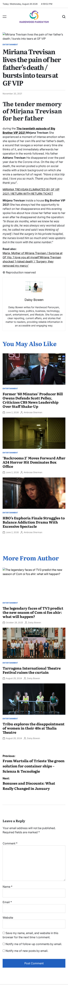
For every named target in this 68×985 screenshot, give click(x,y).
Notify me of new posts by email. (27, 950)
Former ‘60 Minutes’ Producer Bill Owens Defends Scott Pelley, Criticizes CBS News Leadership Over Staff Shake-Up (33, 400)
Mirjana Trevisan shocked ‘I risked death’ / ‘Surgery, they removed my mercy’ (32, 261)
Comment (10, 843)
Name (7, 886)
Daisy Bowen (34, 622)
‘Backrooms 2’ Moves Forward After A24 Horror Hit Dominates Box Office (34, 462)
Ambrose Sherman (33, 412)
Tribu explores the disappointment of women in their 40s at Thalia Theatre (34, 728)
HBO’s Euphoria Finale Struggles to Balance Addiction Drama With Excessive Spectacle (34, 522)
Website (8, 917)
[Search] (63, 16)
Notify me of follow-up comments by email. (34, 944)
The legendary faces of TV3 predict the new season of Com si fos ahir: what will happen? (33, 612)
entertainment (10, 44)
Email (7, 902)
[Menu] (4, 16)
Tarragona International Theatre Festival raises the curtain (32, 670)
